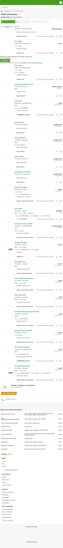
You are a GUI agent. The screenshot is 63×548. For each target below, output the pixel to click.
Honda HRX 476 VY (20, 261)
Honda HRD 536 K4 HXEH (22, 366)
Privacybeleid (5, 494)
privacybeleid (23, 62)
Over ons (4, 461)
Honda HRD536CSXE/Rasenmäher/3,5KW (27, 311)
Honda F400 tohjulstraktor (22, 347)
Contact (4, 466)
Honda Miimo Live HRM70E (22, 172)
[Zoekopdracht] (60, 7)
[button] (60, 2)
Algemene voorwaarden (8, 492)
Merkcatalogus (5, 502)
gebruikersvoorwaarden (37, 62)
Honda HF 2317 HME (21, 187)
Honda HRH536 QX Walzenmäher (24, 278)
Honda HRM (18, 41)
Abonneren (5, 60)
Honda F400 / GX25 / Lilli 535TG (24, 223)
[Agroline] (2, 11)
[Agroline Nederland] (10, 2)
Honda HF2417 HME (20, 242)
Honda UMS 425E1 (20, 295)
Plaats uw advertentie (9, 393)
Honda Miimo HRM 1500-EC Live (24, 84)
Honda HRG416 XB (20, 137)
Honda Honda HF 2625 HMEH (23, 330)
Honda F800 (18, 101)
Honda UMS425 (19, 122)
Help (3, 463)
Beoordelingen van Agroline (8, 500)
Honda (17, 26)
